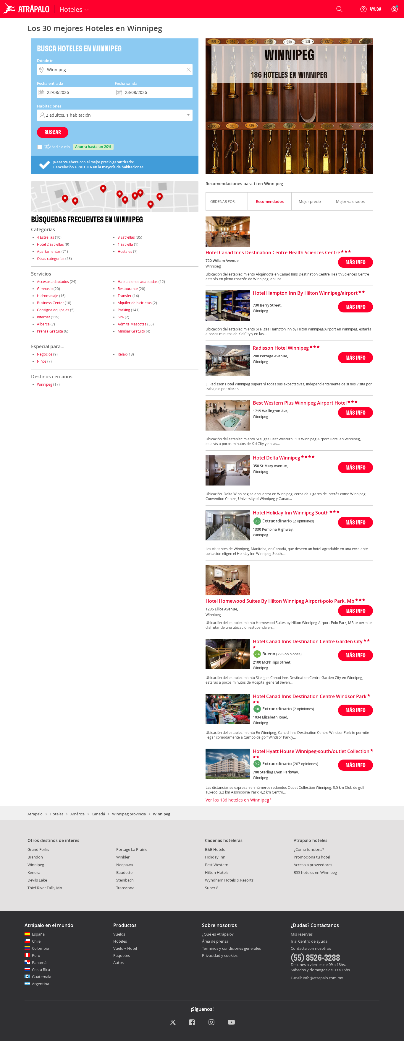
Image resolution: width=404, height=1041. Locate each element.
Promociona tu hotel (312, 857)
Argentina (40, 983)
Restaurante (128, 288)
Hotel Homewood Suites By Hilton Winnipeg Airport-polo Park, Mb (280, 601)
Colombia (40, 948)
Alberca (43, 324)
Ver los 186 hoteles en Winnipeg (238, 800)
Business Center (50, 302)
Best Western (216, 864)
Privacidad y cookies (219, 955)
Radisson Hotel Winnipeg (281, 348)
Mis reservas (302, 934)
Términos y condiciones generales (231, 948)
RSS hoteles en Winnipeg (315, 872)
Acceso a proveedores (313, 864)
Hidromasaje (47, 295)
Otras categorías (50, 258)
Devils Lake (37, 880)
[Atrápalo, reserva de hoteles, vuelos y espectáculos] (27, 9)
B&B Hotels (215, 849)
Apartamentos (49, 251)
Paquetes (121, 955)
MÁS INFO (355, 262)
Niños (41, 361)
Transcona (125, 887)
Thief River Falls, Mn (45, 887)
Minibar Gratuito (131, 331)
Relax (122, 354)
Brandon (35, 857)
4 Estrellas (45, 237)
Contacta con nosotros (311, 948)
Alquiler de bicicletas (135, 302)
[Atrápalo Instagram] (212, 1022)
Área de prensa (215, 941)
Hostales (125, 251)
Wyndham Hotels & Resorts (229, 880)
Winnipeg (44, 384)
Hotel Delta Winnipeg (276, 458)
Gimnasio (45, 288)
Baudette (124, 872)
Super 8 (211, 887)
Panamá (39, 962)
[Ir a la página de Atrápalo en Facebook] (192, 1022)
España (38, 934)
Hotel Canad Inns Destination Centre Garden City (308, 642)
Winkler (123, 857)
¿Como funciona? (309, 849)
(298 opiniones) (289, 653)
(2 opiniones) (303, 521)
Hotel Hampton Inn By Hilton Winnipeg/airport (305, 293)
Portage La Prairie (131, 849)
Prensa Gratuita (50, 331)
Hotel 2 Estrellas (50, 244)
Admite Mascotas (132, 324)
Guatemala (41, 976)
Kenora (34, 872)
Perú (36, 955)
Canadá (98, 814)
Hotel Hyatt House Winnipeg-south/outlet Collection (311, 752)
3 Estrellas (126, 237)
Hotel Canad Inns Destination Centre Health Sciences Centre (273, 253)
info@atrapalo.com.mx (323, 977)
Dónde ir (45, 60)
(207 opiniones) (305, 763)
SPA (121, 317)
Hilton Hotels (216, 872)
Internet (43, 317)
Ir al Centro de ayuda (309, 941)
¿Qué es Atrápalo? (218, 934)
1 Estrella (125, 244)
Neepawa (124, 864)
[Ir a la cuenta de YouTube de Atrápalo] (231, 1022)
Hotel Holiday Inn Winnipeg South (291, 513)
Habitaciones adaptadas (138, 281)
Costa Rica (41, 969)
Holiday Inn (215, 857)
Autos (118, 962)
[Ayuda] (370, 9)
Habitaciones (49, 106)
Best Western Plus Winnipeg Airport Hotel (300, 403)
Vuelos (119, 934)
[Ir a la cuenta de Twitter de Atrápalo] (172, 1022)
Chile (36, 941)
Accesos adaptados (53, 281)
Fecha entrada (50, 83)
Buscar (52, 132)
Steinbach (125, 880)
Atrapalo (35, 814)
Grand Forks (38, 849)
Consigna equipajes (53, 309)
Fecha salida (126, 83)
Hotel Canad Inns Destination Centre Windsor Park (309, 697)
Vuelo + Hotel (125, 948)
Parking (124, 309)
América (77, 814)
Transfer (125, 295)
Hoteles (56, 814)
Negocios (44, 354)
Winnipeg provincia (129, 814)
